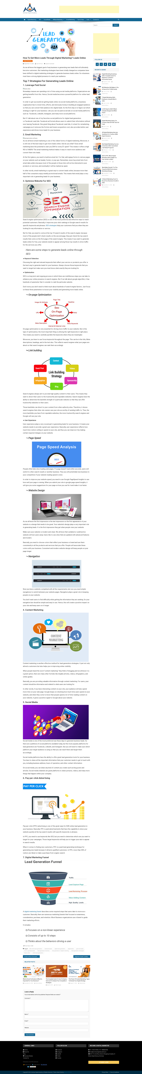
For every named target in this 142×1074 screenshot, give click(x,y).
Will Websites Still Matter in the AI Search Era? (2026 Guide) (110, 88)
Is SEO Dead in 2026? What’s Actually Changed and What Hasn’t (109, 110)
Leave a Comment (50, 63)
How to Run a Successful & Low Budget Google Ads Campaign (32, 956)
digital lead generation (60, 948)
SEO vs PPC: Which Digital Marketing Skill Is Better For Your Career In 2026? (109, 157)
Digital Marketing (32, 19)
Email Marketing (70, 19)
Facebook (59, 1049)
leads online (27, 953)
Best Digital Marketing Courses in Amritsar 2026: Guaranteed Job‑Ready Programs (110, 145)
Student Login (103, 1062)
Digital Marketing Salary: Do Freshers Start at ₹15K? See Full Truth (110, 122)
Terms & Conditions (114, 1072)
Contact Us (96, 19)
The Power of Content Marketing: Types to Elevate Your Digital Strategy (79, 979)
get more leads (79, 948)
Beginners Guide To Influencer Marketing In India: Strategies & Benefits (82, 956)
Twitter (59, 1056)
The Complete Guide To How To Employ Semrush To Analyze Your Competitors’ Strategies (56, 980)
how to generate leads (29, 950)
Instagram (59, 1052)
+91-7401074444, (94, 1049)
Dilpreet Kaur (39, 63)
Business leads (48, 948)
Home (26, 1049)
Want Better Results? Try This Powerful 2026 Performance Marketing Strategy (110, 169)
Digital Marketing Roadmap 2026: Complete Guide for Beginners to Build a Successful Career (109, 76)
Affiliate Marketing (57, 19)
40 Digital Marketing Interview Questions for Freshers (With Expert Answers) (110, 134)
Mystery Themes (68, 1072)
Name (27, 1014)
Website (27, 1027)
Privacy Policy (105, 1072)
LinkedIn (59, 1054)
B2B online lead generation (35, 948)
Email (26, 1021)
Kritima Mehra (39, 983)
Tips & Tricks (80, 19)
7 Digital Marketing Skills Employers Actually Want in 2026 (109, 99)
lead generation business (43, 950)
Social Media (47, 19)
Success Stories (28, 1056)
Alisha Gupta (58, 985)
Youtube (59, 1058)
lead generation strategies (77, 950)
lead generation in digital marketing (60, 950)
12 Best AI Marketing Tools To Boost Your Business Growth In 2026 (110, 180)
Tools (87, 19)
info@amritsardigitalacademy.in (97, 1052)
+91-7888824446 (103, 1049)
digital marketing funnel (32, 911)
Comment (28, 998)
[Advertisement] (89, 9)
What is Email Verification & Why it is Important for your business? (32, 979)
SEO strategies (51, 225)
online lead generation (38, 953)
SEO (40, 19)
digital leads (71, 948)
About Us (26, 1052)
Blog (24, 1054)
